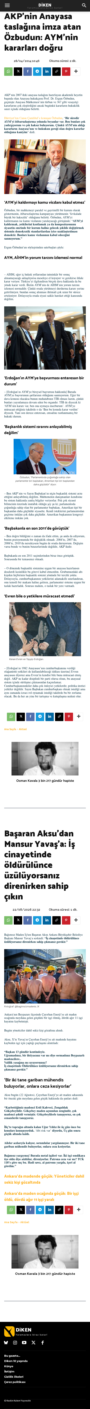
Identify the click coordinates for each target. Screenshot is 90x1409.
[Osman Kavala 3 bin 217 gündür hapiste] (45, 758)
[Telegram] (37, 71)
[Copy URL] (56, 71)
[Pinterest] (66, 71)
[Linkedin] (47, 71)
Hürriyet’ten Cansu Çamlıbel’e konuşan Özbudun (33, 118)
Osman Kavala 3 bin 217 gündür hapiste (45, 781)
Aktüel (23, 729)
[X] (18, 71)
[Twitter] (33, 1343)
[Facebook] (27, 71)
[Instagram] (15, 1343)
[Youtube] (24, 1343)
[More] (76, 71)
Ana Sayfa (10, 729)
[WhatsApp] (8, 71)
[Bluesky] (6, 1343)
